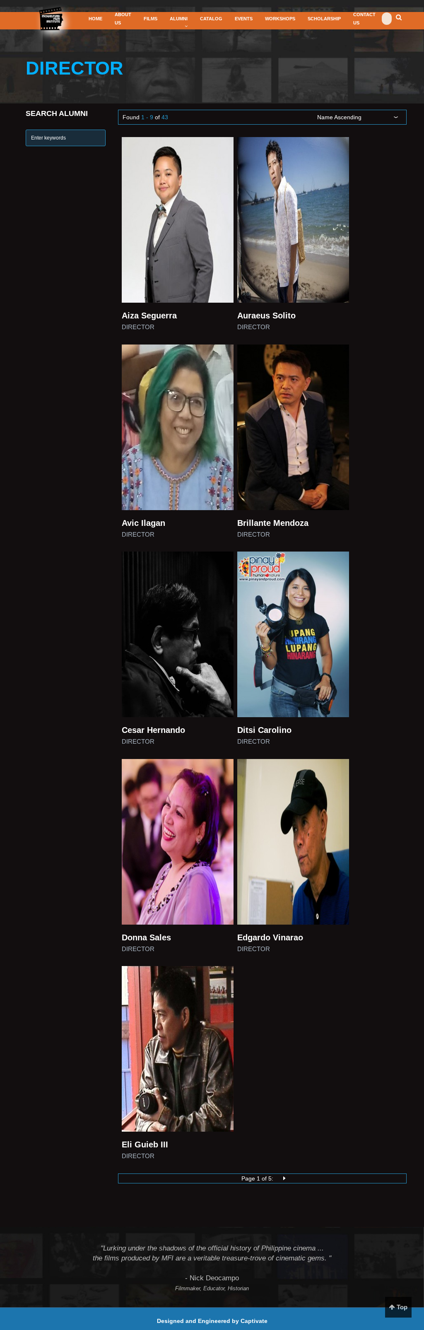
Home (95, 18)
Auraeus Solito (266, 315)
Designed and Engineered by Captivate (212, 1321)
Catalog (211, 18)
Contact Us (364, 18)
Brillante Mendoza (272, 523)
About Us (123, 18)
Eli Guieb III (145, 1144)
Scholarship (324, 18)
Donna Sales (146, 937)
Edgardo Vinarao (270, 937)
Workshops (280, 18)
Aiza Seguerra (149, 315)
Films (150, 18)
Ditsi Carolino (264, 730)
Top (401, 1307)
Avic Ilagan (143, 523)
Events (244, 18)
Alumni (179, 18)
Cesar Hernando (153, 730)
